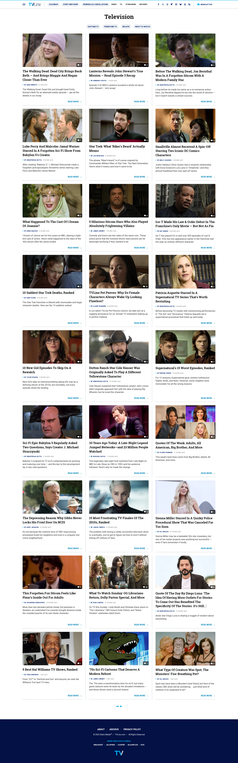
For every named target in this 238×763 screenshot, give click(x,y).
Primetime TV (110, 26)
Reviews (143, 4)
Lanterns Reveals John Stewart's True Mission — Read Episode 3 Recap (116, 73)
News (114, 4)
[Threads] (167, 4)
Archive (114, 729)
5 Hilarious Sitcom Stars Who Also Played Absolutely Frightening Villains (118, 224)
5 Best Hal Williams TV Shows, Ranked (50, 669)
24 (147, 587)
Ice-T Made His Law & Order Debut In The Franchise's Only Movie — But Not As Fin (185, 224)
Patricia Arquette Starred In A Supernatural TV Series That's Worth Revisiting (181, 297)
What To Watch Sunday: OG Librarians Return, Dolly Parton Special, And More (117, 595)
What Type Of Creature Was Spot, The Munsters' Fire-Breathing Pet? (182, 672)
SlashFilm (133, 744)
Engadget (98, 744)
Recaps (125, 26)
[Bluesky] (180, 4)
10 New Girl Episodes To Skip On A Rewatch (47, 370)
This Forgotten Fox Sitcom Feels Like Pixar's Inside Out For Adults (49, 595)
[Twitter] (163, 4)
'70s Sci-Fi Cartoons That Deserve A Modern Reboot (114, 671)
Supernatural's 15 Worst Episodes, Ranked (185, 368)
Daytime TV (93, 26)
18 (147, 286)
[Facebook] (158, 4)
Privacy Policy (132, 729)
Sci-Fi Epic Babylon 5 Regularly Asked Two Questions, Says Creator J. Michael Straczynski (51, 447)
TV (121, 4)
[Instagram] (176, 4)
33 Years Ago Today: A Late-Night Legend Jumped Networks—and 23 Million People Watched (118, 447)
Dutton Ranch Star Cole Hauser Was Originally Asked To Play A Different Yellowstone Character (115, 372)
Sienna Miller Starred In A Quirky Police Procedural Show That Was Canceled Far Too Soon (184, 522)
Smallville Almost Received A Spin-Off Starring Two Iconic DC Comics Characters (182, 151)
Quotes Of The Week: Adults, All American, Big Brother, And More (178, 445)
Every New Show (70, 4)
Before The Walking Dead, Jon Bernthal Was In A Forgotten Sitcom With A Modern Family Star (183, 75)
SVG (142, 744)
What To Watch (142, 26)
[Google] (185, 4)
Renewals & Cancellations (95, 4)
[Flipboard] (172, 4)
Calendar (53, 4)
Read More (73, 101)
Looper (121, 744)
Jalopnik (110, 744)
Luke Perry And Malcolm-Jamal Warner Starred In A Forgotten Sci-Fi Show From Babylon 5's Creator (51, 150)
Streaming (131, 4)
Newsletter (206, 4)
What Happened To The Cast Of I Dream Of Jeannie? (51, 224)
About (101, 729)
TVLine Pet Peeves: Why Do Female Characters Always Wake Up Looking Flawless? (115, 297)
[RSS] (189, 4)
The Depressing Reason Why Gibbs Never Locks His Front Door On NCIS (52, 520)
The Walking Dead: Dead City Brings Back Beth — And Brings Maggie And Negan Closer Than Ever (52, 75)
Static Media (105, 734)
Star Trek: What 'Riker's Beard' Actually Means (117, 148)
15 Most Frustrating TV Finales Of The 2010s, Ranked (116, 520)
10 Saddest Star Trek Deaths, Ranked (48, 293)
